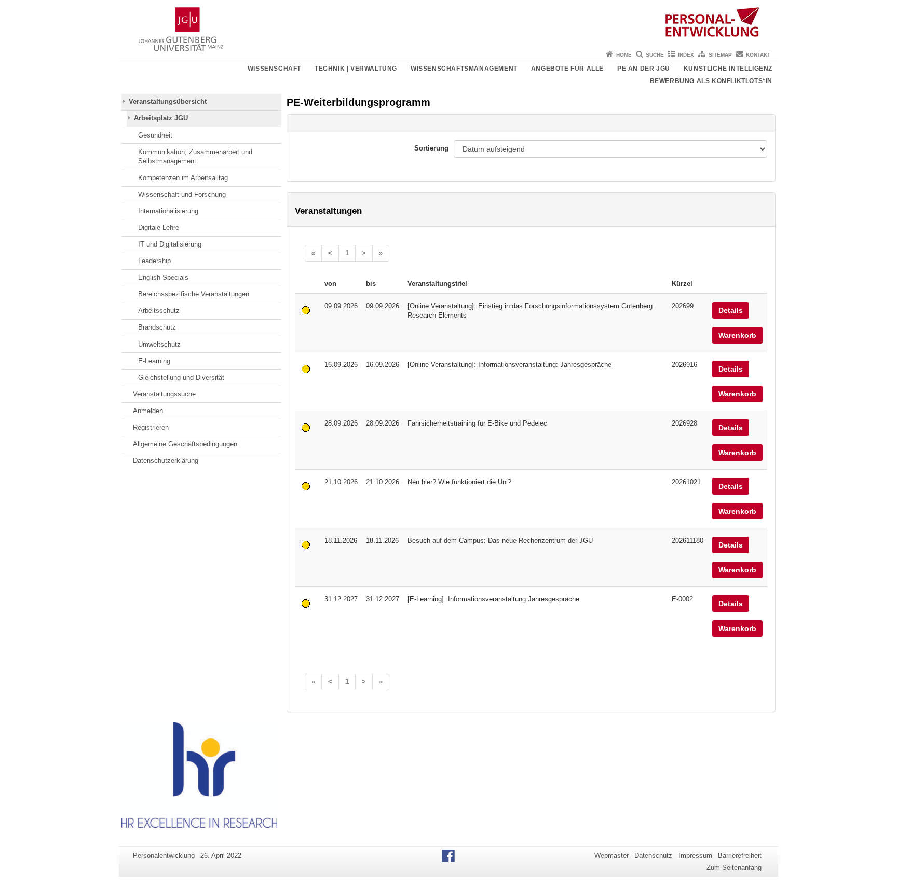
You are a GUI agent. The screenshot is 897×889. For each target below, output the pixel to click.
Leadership (154, 261)
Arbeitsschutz (159, 310)
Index (686, 55)
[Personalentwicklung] (448, 23)
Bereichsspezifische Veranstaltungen (193, 294)
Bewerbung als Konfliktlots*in (711, 81)
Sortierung (431, 148)
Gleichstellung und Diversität (181, 377)
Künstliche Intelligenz (728, 68)
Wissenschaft (274, 68)
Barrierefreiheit (740, 855)
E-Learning (154, 361)
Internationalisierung (168, 211)
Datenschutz (653, 855)
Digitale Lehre (158, 227)
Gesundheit (155, 135)
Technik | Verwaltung (356, 68)
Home (624, 55)
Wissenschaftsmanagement (464, 68)
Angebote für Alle (567, 68)
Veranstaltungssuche (164, 394)
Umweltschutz (159, 344)
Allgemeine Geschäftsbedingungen (185, 444)
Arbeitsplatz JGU (161, 118)
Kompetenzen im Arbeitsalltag (183, 178)
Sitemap (720, 55)
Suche (655, 55)
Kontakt (758, 55)
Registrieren (151, 427)
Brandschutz (157, 327)
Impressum (695, 855)
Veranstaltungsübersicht (168, 101)
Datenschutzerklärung (165, 460)
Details (730, 310)
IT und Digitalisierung (169, 244)
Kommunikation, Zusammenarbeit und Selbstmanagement (195, 156)
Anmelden (148, 411)
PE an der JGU (643, 68)
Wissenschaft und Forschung (182, 194)
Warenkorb (737, 335)
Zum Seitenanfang (734, 867)
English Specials (163, 277)
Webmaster (611, 855)
